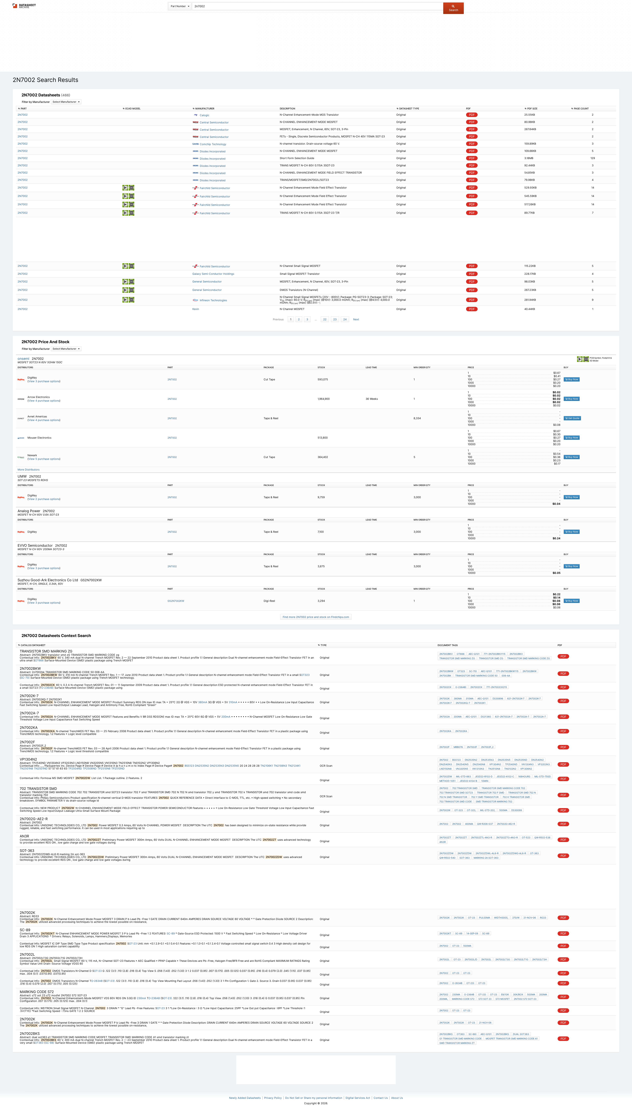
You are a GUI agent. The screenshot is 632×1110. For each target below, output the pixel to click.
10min (484, 780)
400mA (469, 823)
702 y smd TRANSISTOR (485, 797)
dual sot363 (521, 1034)
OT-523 (526, 837)
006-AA (506, 675)
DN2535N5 (232, 765)
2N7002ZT (445, 837)
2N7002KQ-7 (463, 703)
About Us (397, 1097)
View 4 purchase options (43, 400)
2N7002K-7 (534, 698)
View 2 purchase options (43, 499)
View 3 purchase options (43, 381)
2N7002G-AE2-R (506, 823)
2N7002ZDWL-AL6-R (487, 853)
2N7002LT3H (539, 959)
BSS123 (189, 765)
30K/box (518, 994)
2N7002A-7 (523, 716)
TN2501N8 (26, 768)
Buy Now (573, 379)
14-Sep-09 (472, 933)
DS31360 (486, 716)
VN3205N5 (462, 768)
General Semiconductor (207, 281)
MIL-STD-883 (463, 776)
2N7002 (172, 379)
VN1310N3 (478, 768)
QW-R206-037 (485, 823)
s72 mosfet (503, 998)
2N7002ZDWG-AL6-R (514, 853)
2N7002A (444, 716)
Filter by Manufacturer (36, 101)
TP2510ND (118, 768)
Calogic (204, 115)
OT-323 (458, 810)
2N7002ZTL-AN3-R (481, 837)
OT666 (39, 660)
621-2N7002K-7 (515, 698)
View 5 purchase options (43, 459)
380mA (202, 702)
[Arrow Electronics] (22, 399)
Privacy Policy (273, 1097)
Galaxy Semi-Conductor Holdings (213, 273)
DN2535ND (520, 759)
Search (453, 10)
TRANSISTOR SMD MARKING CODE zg (528, 658)
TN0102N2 (510, 768)
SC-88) (49, 1042)
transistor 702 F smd (490, 792)
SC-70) (25, 677)
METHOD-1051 (447, 780)
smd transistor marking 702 (494, 801)
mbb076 (458, 747)
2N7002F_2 (487, 747)
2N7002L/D (471, 959)
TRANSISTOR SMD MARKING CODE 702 (503, 788)
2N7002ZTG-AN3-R (507, 837)
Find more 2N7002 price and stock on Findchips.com (316, 617)
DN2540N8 (479, 764)
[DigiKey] (22, 379)
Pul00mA (484, 917)
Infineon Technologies (213, 300)
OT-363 (534, 853)
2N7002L (444, 959)
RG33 (543, 917)
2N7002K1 (480, 703)
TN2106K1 (266, 765)
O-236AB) (47, 687)
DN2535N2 (202, 765)
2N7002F (444, 747)
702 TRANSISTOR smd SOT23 (456, 792)
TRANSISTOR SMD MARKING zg (457, 658)
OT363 (39, 1042)
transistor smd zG (491, 658)
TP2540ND (511, 764)
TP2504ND (75, 768)
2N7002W (444, 810)
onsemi (24, 359)
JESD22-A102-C (505, 776)
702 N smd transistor (453, 797)
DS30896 (498, 698)
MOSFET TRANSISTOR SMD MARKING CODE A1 (512, 1038)
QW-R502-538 (542, 837)
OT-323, (471, 810)
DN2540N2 (537, 759)
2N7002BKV (446, 653)
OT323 (305, 674)
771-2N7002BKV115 (494, 653)
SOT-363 (465, 857)
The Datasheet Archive (24, 6)
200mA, (443, 998)
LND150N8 (445, 768)
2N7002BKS (446, 1034)
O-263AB (97, 980)
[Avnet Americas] (22, 418)
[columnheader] (68, 108)
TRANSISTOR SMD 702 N (522, 792)
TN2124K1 (294, 765)
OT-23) (110, 980)
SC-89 (171, 933)
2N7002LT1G (521, 959)
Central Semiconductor (214, 122)
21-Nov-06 (530, 917)
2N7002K (444, 698)
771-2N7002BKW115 (507, 671)
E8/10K (505, 994)
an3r (442, 842)
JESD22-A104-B (468, 780)
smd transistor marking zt (457, 1043)
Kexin (195, 309)
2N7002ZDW (446, 853)
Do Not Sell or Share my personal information (313, 1097)
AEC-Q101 (474, 653)
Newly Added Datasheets (245, 1097)
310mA (233, 702)
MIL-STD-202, (487, 810)
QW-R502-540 (447, 857)
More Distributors (29, 469)
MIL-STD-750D (542, 776)
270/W (515, 917)
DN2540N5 (462, 764)
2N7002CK (445, 687)
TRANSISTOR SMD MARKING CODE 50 (476, 675)
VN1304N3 (527, 764)
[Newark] (22, 457)
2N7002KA (445, 731)
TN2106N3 (280, 765)
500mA (503, 810)
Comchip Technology (212, 144)
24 (345, 319)
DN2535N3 (217, 765)
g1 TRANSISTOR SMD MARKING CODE (460, 1038)
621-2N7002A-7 (504, 716)
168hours (524, 776)
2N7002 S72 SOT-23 (525, 998)
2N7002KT (445, 933)
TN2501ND (41, 768)
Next (356, 319)
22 (325, 319)
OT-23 (471, 917)
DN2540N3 (445, 764)
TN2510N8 (494, 768)
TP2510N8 (103, 768)
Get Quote (573, 418)
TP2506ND (90, 768)
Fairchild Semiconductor (214, 188)
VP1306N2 (526, 768)
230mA (141, 998)
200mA (226, 716)
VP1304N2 (495, 764)
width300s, (501, 917)
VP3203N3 (544, 764)
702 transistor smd (464, 788)
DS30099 (516, 810)
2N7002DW (445, 776)
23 (335, 319)
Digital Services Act (358, 1097)
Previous (278, 319)
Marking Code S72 (463, 998)
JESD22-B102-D (483, 776)
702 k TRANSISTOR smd (516, 797)
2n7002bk (445, 675)
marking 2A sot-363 (486, 857)
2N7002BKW (446, 671)
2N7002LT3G (502, 959)
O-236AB (154, 998)
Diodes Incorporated (212, 151)
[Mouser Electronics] (22, 438)
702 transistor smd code (455, 801)
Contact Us (381, 1097)
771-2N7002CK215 (496, 687)
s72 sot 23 (484, 998)
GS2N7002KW (176, 600)
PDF (472, 114)
